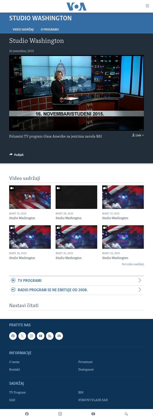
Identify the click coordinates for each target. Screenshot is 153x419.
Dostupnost (86, 369)
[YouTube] (93, 414)
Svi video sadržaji (133, 264)
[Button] (16, 156)
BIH (80, 392)
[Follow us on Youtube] (40, 336)
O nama (14, 362)
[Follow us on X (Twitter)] (22, 336)
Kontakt (14, 369)
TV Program (17, 392)
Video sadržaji (23, 29)
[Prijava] (59, 336)
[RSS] (50, 336)
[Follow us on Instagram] (31, 336)
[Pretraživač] (126, 414)
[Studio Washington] (30, 197)
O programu (50, 29)
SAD (12, 400)
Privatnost (85, 362)
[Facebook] (27, 414)
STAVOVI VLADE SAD (93, 400)
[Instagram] (60, 414)
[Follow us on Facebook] (13, 336)
